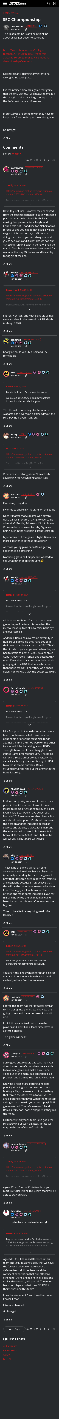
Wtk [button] (13, 372)
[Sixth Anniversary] (21, 275)
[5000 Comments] (21, 171)
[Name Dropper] (12, 171)
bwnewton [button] (17, 26)
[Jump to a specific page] (53, 160)
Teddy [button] (9, 185)
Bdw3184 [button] (15, 1211)
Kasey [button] (9, 386)
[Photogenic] (41, 26)
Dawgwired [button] (17, 168)
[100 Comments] (26, 858)
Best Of (7, 1359)
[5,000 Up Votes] (26, 1147)
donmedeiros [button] (18, 1144)
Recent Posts (10, 1350)
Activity (6, 1354)
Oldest (16, 153)
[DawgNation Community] (17, 3)
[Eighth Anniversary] (38, 434)
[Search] (49, 3)
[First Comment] (45, 26)
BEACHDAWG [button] (18, 789)
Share (7, 138)
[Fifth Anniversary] (38, 494)
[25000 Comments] (42, 434)
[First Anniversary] (17, 1147)
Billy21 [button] (14, 855)
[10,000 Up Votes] (26, 171)
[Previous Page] (40, 160)
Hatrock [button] (15, 494)
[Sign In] (54, 3)
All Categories (10, 1345)
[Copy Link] (26, 29)
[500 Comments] (43, 372)
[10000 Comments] (26, 343)
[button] (6, 28)
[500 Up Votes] (48, 372)
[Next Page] (48, 160)
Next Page (14, 1329)
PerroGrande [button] (18, 688)
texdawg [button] (16, 339)
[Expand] (29, 204)
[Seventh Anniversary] (17, 171)
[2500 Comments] (21, 792)
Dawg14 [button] (15, 1053)
